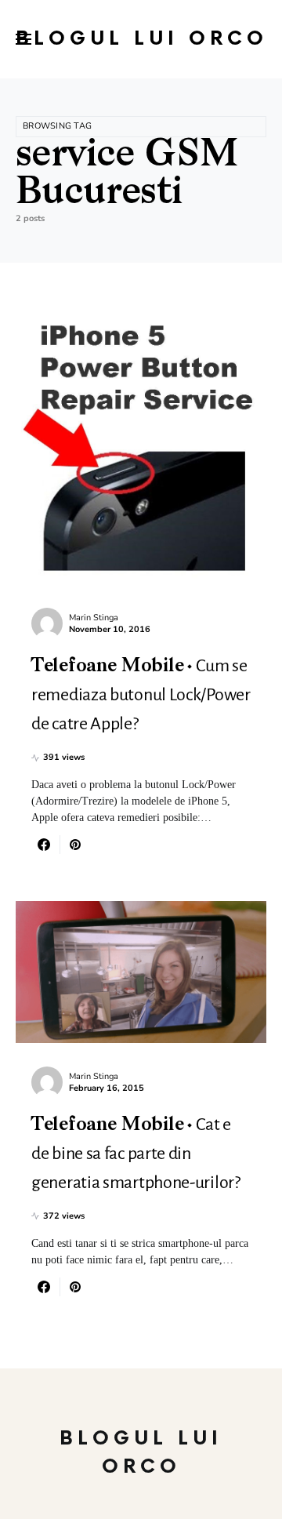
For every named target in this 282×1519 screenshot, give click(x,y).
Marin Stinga (93, 617)
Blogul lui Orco (142, 38)
